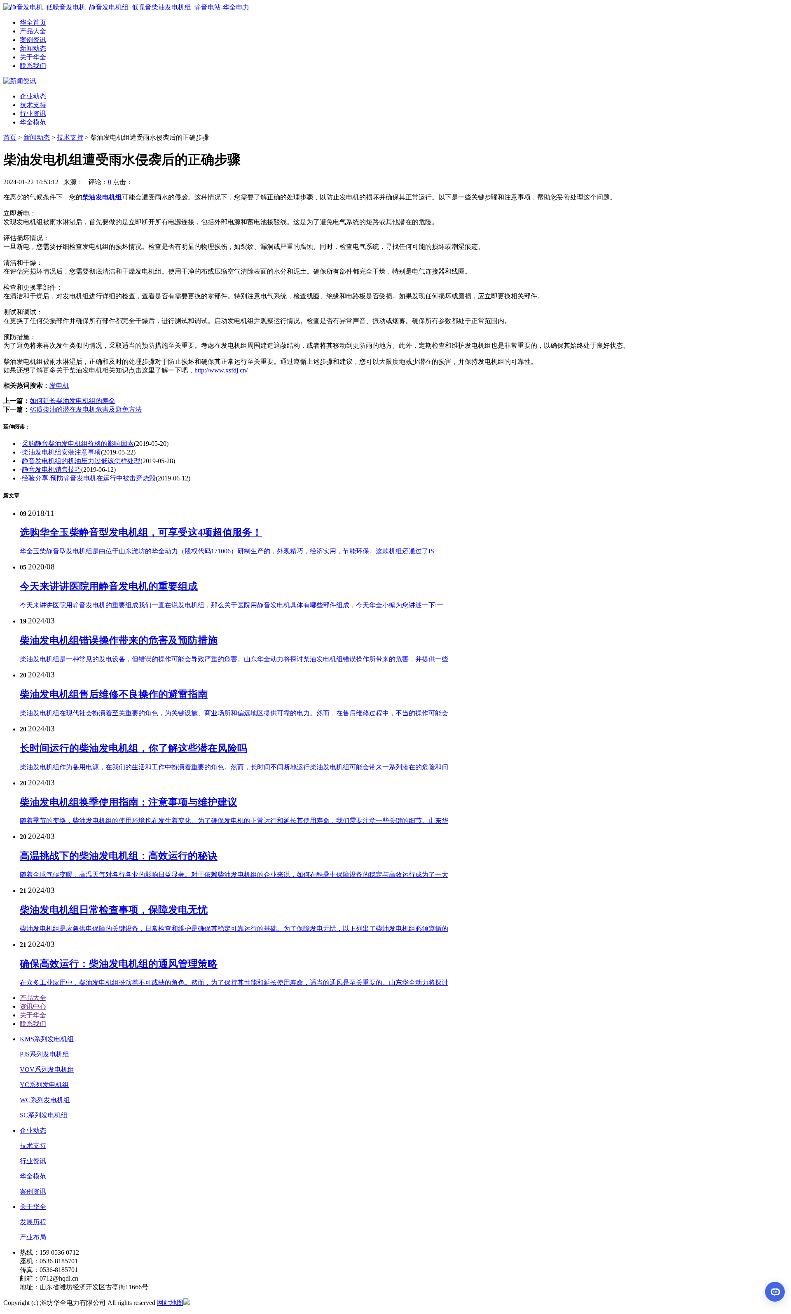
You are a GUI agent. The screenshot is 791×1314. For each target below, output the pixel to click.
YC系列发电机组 (44, 1084)
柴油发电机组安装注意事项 (61, 452)
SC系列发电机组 (44, 1115)
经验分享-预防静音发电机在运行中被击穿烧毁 (89, 478)
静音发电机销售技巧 (51, 469)
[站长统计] (186, 1302)
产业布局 (33, 1237)
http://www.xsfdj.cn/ (221, 370)
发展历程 (33, 1221)
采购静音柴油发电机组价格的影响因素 (78, 443)
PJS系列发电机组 (44, 1054)
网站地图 (170, 1302)
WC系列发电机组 (45, 1099)
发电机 (59, 385)
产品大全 (33, 997)
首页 (9, 137)
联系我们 (33, 1023)
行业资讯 (33, 113)
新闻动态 (36, 137)
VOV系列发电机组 (47, 1069)
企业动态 (33, 96)
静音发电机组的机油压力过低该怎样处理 (81, 460)
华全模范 (33, 122)
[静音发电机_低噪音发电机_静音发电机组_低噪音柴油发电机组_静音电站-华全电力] (126, 7)
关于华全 (33, 1015)
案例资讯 (33, 1191)
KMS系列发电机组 (47, 1038)
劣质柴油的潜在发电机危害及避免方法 (86, 409)
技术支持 (33, 104)
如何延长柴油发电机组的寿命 (72, 400)
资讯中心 (33, 1006)
